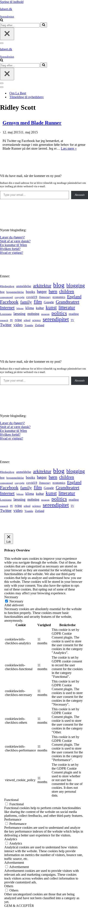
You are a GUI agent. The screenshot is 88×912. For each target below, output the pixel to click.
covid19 (31, 297)
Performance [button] (12, 819)
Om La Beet (17, 93)
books (30, 292)
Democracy (45, 297)
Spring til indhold (11, 2)
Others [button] (8, 886)
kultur (40, 308)
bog (2, 292)
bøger (42, 291)
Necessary (16, 601)
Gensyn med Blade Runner (32, 123)
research (4, 320)
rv (11, 320)
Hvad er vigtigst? (11, 252)
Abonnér (80, 194)
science (36, 320)
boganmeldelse (15, 292)
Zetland (39, 325)
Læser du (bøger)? (12, 237)
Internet (7, 307)
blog (59, 285)
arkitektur (42, 285)
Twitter (6, 325)
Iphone (19, 308)
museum (45, 314)
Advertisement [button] (14, 862)
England (74, 296)
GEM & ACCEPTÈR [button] (19, 906)
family (26, 302)
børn (53, 291)
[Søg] (1, 20)
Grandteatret (67, 301)
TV (72, 320)
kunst (51, 307)
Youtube (29, 325)
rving (18, 320)
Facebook (9, 301)
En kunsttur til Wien (13, 245)
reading (74, 314)
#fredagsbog (7, 286)
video (18, 325)
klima (29, 308)
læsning (19, 313)
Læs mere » (69, 148)
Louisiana (6, 314)
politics (59, 313)
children (66, 291)
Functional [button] (11, 800)
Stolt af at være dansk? (15, 241)
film (38, 301)
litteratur (67, 307)
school (27, 320)
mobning (33, 314)
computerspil (6, 297)
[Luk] (7, 34)
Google (49, 302)
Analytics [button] (10, 839)
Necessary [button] (11, 597)
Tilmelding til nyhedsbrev (26, 97)
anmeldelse (23, 286)
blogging (75, 285)
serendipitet (56, 319)
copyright (19, 297)
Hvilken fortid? (10, 249)
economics (59, 297)
